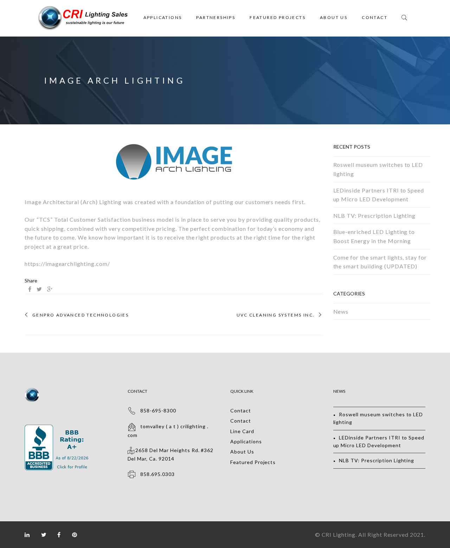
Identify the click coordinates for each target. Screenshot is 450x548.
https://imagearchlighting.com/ (67, 263)
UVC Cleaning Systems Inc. (276, 315)
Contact (374, 17)
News (341, 311)
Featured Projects (278, 17)
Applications (162, 17)
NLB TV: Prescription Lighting (374, 215)
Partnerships (215, 17)
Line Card (242, 431)
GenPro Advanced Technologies (80, 315)
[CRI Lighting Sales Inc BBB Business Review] (57, 428)
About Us (333, 17)
